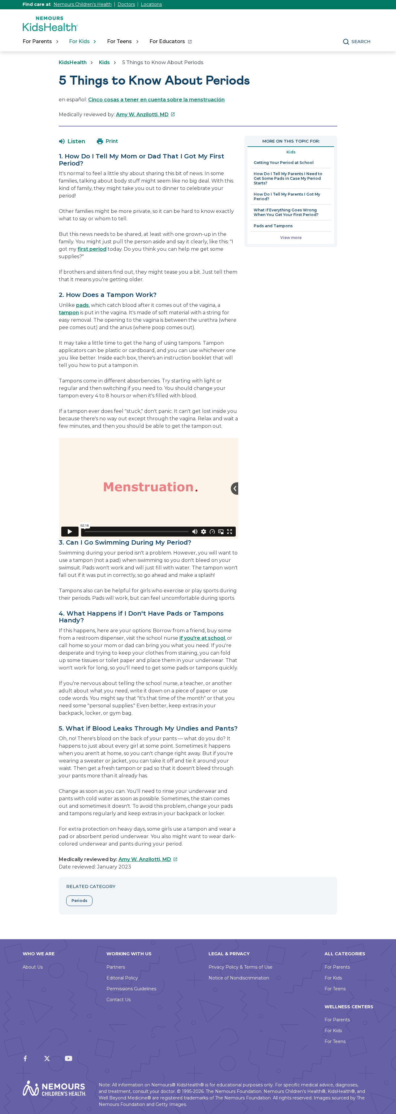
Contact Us (118, 999)
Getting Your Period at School (284, 162)
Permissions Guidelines (131, 989)
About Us (33, 967)
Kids (104, 62)
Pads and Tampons (273, 225)
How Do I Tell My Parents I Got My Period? (287, 196)
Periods (79, 900)
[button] (72, 141)
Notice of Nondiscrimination (239, 978)
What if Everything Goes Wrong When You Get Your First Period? (286, 212)
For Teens (335, 989)
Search (361, 41)
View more (291, 237)
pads (82, 305)
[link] (170, 41)
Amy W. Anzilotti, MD (145, 114)
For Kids (333, 978)
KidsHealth (73, 62)
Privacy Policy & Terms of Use (241, 967)
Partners (115, 967)
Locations (151, 4)
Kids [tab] (290, 152)
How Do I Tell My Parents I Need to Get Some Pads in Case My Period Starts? (288, 178)
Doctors (126, 4)
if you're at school (202, 638)
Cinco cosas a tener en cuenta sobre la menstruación (156, 100)
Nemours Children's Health (83, 4)
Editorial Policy (122, 978)
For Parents (337, 967)
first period (92, 249)
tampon (69, 313)
